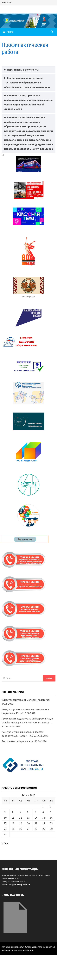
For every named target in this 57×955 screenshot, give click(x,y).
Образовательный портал (41, 946)
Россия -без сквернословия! (18, 741)
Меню (10, 31)
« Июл (5, 843)
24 (5, 828)
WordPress (20, 950)
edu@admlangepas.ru (19, 884)
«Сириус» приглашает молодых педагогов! (26, 699)
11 (13, 817)
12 (20, 817)
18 (13, 823)
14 (36, 817)
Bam (30, 950)
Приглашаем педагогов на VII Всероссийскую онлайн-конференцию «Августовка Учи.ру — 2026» (27, 722)
